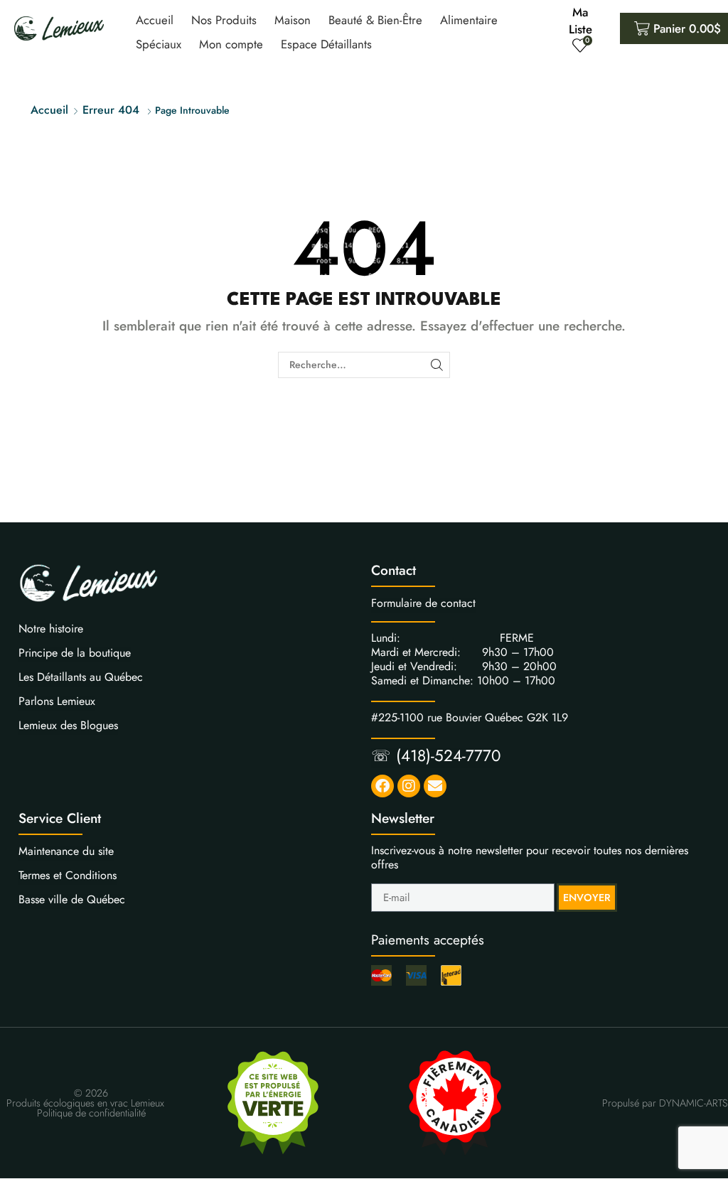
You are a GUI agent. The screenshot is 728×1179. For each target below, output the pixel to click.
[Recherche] (437, 365)
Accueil (154, 19)
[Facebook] (382, 786)
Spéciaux (158, 44)
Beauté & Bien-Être (375, 19)
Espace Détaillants (326, 44)
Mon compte (231, 44)
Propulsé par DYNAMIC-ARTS (665, 1103)
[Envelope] (435, 786)
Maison (292, 19)
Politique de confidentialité (91, 1113)
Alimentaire (469, 19)
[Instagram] (408, 786)
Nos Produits (224, 19)
